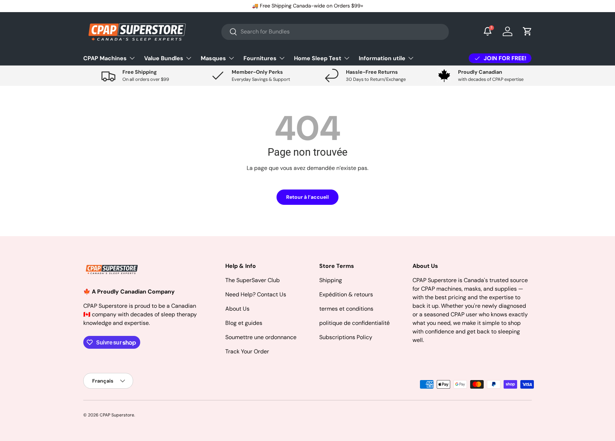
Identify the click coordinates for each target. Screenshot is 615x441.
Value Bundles (163, 58)
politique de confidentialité (354, 323)
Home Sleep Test (317, 58)
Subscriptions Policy (345, 337)
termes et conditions (346, 308)
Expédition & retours (346, 294)
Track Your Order (247, 351)
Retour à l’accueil (307, 197)
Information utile (382, 58)
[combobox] (335, 32)
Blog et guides (243, 323)
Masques (213, 58)
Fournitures (260, 58)
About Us (237, 308)
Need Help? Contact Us (255, 294)
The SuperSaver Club (252, 280)
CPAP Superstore (117, 415)
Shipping (330, 280)
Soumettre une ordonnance (260, 337)
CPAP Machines (105, 58)
